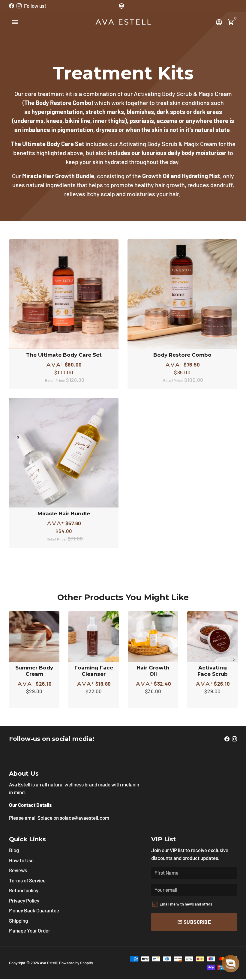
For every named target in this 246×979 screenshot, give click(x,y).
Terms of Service (27, 880)
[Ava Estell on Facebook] (11, 6)
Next (234, 660)
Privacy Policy (24, 900)
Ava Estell (48, 962)
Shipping (18, 921)
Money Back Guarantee (34, 910)
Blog (14, 850)
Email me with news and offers (186, 904)
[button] (230, 963)
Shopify (86, 962)
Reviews (18, 870)
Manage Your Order (29, 930)
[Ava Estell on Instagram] (19, 6)
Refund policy (23, 890)
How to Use (21, 860)
